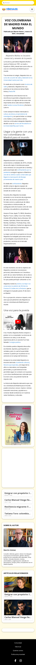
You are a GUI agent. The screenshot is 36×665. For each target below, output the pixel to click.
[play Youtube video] (18, 322)
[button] (32, 9)
